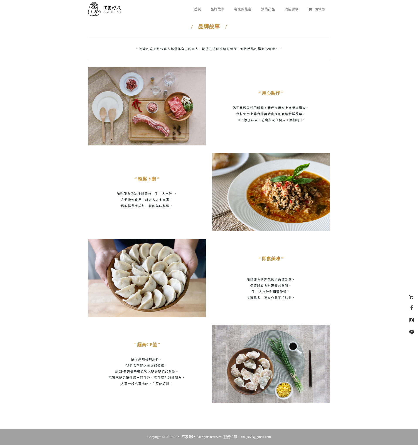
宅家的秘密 (242, 9)
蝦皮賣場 (291, 9)
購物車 (319, 9)
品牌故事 (217, 9)
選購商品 (268, 9)
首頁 (197, 9)
